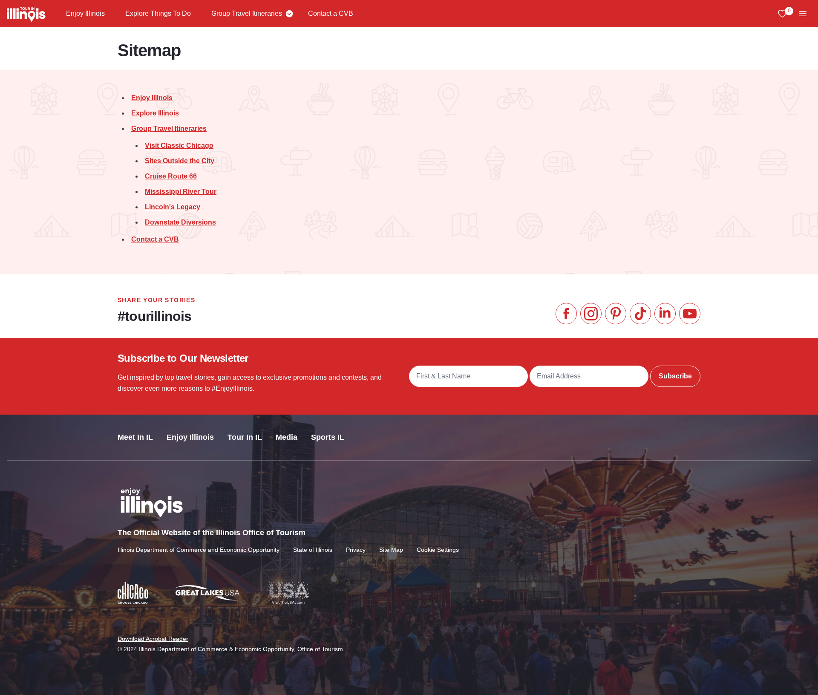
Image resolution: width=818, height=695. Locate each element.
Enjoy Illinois (85, 13)
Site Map (391, 549)
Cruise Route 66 (171, 176)
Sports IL (327, 437)
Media (286, 437)
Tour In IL (245, 437)
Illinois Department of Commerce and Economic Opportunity (198, 549)
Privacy (356, 549)
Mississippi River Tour (180, 191)
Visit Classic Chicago (179, 145)
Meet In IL (135, 437)
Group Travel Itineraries (246, 13)
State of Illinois (312, 549)
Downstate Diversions (180, 222)
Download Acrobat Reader (153, 638)
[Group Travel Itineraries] (289, 14)
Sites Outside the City (179, 160)
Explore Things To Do (158, 13)
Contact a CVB (330, 13)
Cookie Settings (438, 549)
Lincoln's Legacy (172, 207)
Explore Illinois (155, 113)
